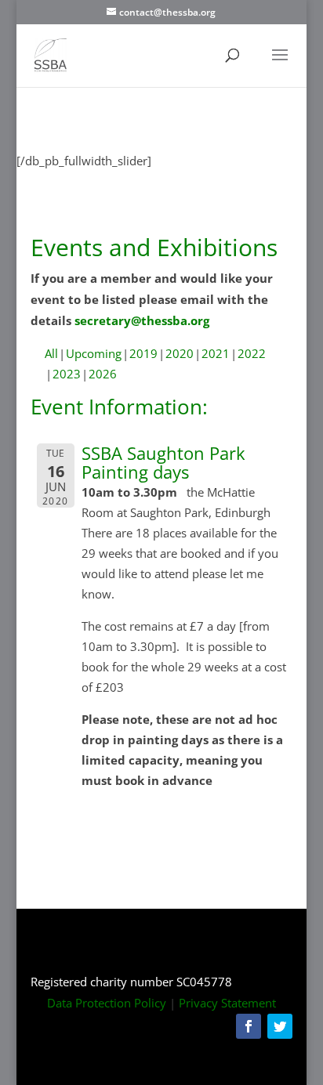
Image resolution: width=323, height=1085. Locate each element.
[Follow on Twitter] (279, 1026)
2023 (67, 374)
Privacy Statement (227, 1003)
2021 (215, 353)
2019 (143, 353)
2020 (179, 353)
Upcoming (94, 353)
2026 (103, 374)
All (51, 353)
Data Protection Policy (106, 1003)
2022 (252, 353)
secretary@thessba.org (141, 320)
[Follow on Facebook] (248, 1026)
